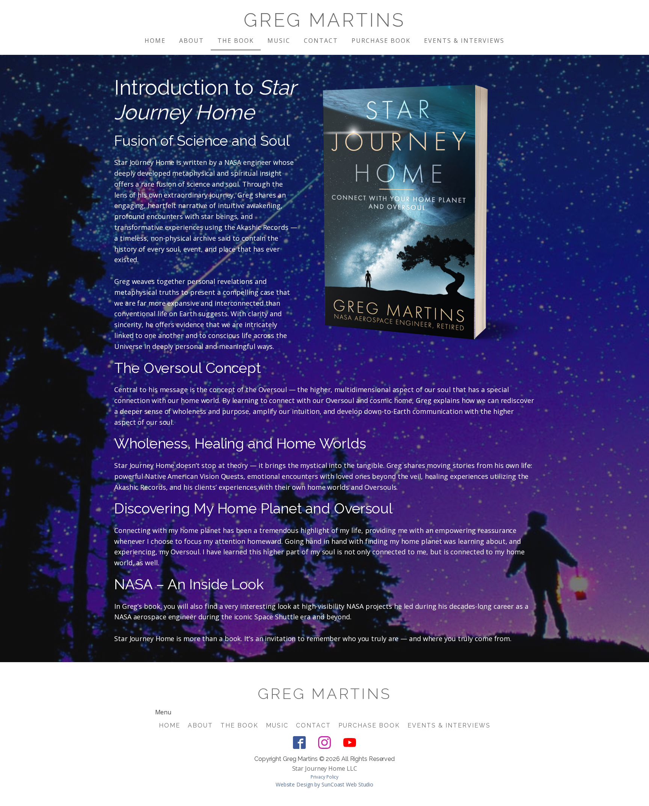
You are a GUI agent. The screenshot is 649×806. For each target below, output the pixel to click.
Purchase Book (381, 40)
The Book (235, 40)
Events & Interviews (464, 40)
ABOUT (191, 40)
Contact (321, 40)
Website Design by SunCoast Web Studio (324, 784)
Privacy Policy (325, 777)
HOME (155, 40)
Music (278, 40)
